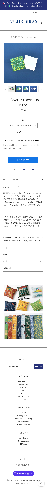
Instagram (24, 441)
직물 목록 (23, 325)
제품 (16, 37)
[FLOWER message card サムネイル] (11, 88)
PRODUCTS (23, 384)
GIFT (23, 390)
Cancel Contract (23, 424)
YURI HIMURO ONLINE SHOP (29, 480)
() (35, 12)
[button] (23, 180)
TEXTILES (23, 387)
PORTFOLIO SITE (23, 396)
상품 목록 (23, 298)
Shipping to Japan (23, 415)
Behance (24, 438)
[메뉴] (5, 23)
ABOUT (23, 393)
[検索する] (41, 23)
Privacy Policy (23, 421)
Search (23, 412)
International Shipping (23, 418)
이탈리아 (22, 465)
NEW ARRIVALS (23, 381)
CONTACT (23, 399)
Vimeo (24, 444)
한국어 (22, 458)
